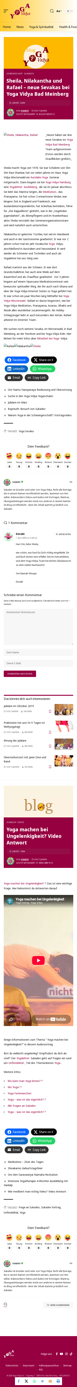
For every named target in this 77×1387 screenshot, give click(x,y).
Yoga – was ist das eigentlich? (26, 1099)
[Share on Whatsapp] (34, 1381)
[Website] (71, 482)
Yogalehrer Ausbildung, (24, 187)
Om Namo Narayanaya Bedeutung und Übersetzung (40, 389)
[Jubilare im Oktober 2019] (64, 709)
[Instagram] (66, 1354)
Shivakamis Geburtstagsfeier (25, 1168)
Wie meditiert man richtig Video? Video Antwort (37, 1191)
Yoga (52, 244)
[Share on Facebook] (19, 1381)
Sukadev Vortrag (51, 1207)
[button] (7, 11)
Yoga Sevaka (26, 431)
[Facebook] (56, 1354)
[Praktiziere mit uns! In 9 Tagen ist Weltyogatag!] (64, 726)
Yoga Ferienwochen (19, 1093)
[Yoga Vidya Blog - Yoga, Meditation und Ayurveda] (20, 11)
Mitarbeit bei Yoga (48, 338)
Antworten (65, 534)
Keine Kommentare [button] (60, 1305)
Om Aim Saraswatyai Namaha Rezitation (33, 1174)
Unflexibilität (16, 1063)
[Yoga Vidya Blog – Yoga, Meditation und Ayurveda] (9, 1354)
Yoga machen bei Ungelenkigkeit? (24, 883)
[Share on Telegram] (42, 1381)
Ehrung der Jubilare (15, 740)
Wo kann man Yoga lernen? (24, 1081)
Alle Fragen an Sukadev (22, 1105)
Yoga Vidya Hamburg (58, 182)
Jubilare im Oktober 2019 (19, 706)
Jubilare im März (17, 402)
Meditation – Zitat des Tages (26, 1162)
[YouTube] (61, 1354)
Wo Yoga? (14, 1087)
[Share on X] (27, 1381)
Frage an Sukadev (29, 1207)
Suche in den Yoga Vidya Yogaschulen (30, 396)
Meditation (49, 192)
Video (21, 822)
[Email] (50, 1381)
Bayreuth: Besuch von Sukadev (26, 409)
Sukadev (29, 73)
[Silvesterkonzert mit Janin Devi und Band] (64, 761)
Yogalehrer (22, 1058)
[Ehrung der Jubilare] (64, 744)
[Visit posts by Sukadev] (10, 113)
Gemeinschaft (15, 73)
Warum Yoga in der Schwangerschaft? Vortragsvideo (40, 415)
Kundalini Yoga (39, 177)
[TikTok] (71, 1354)
